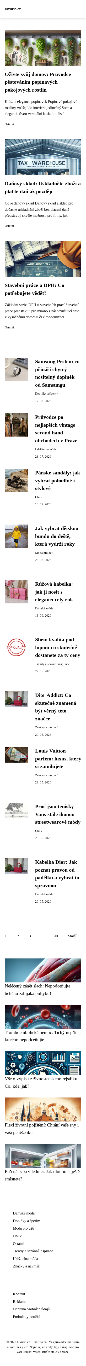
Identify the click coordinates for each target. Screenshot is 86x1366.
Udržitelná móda (46, 449)
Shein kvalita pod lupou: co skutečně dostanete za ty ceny (57, 647)
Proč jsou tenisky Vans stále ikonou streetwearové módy (58, 814)
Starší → (74, 936)
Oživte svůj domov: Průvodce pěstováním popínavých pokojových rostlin (38, 82)
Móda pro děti (44, 553)
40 (56, 936)
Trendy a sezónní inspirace (52, 664)
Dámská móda (44, 608)
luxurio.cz (13, 9)
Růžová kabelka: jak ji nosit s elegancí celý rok (54, 591)
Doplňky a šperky (46, 393)
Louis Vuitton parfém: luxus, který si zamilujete (58, 758)
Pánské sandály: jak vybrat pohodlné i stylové (57, 480)
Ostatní (9, 124)
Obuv (38, 497)
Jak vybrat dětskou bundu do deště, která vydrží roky (56, 536)
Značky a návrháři (47, 727)
